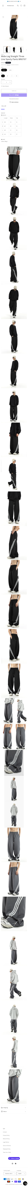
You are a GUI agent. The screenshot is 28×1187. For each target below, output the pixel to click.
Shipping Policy (6, 1149)
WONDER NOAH (12, 1184)
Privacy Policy (6, 1135)
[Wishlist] (21, 5)
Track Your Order (7, 1152)
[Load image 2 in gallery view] (14, 49)
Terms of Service (7, 1145)
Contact (5, 1132)
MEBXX (3, 109)
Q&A (4, 1128)
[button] (3, 5)
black (5, 70)
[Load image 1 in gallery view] (7, 49)
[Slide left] (1, 50)
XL (17, 76)
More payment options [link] (14, 98)
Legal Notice (6, 1142)
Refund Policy (6, 1138)
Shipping (8, 64)
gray (11, 70)
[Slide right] (26, 50)
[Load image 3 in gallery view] (21, 49)
